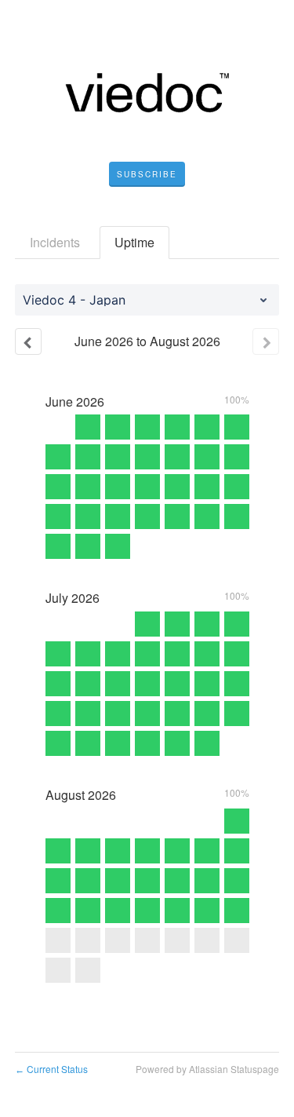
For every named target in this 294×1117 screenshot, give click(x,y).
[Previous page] (28, 341)
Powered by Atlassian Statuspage (207, 1068)
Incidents (55, 242)
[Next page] (265, 341)
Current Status (51, 1068)
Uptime (134, 242)
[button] (147, 174)
